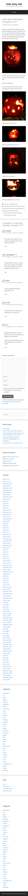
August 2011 (6, 547)
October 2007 (7, 649)
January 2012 (6, 536)
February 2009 (7, 613)
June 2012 (6, 525)
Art (4, 695)
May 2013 (6, 505)
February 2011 (7, 561)
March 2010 (6, 585)
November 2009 (7, 594)
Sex (4, 750)
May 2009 (6, 607)
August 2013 (6, 499)
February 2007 (7, 666)
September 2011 (7, 545)
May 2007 (6, 660)
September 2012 (7, 519)
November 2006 (7, 673)
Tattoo (5, 757)
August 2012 (6, 521)
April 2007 (6, 662)
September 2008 (7, 624)
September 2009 (7, 598)
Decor (4, 711)
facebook (13, 123)
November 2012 (7, 514)
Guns (4, 726)
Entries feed (6, 786)
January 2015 (6, 481)
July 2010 (5, 576)
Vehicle (5, 766)
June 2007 (6, 657)
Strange (5, 755)
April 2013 (6, 508)
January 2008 (6, 642)
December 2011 (7, 539)
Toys (4, 759)
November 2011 (7, 541)
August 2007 (6, 653)
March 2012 (6, 532)
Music (4, 742)
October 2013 (7, 495)
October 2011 (7, 543)
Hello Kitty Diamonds (10, 215)
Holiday (6, 204)
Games (5, 724)
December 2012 (7, 512)
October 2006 (7, 675)
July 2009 (5, 602)
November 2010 (7, 567)
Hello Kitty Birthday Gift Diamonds (13, 431)
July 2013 (5, 501)
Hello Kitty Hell (14, 4)
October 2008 (7, 622)
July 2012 (5, 523)
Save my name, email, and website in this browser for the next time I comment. (14, 390)
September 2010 (7, 572)
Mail (4, 737)
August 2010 (6, 574)
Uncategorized (13, 204)
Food (4, 717)
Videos (5, 768)
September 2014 (7, 488)
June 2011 (6, 552)
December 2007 (7, 644)
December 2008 (7, 618)
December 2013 (7, 490)
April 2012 (6, 530)
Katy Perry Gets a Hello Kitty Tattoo (13, 443)
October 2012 (7, 517)
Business (5, 702)
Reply (5, 246)
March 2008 (6, 638)
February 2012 (7, 534)
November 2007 (7, 646)
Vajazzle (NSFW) (13, 465)
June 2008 (6, 631)
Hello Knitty (6, 428)
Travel (4, 761)
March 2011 (6, 558)
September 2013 (7, 497)
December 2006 (7, 671)
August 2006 (6, 679)
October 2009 (7, 596)
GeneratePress (22, 893)
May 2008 (6, 633)
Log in (4, 784)
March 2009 (6, 611)
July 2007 (5, 655)
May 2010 (6, 580)
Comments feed (7, 788)
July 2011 (5, 550)
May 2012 (6, 528)
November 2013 (7, 492)
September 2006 (7, 677)
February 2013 (7, 510)
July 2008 (5, 629)
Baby (4, 698)
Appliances (6, 693)
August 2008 (6, 627)
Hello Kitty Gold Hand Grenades (13, 213)
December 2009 (7, 591)
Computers (6, 709)
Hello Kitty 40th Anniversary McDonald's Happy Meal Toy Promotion (11, 439)
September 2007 (7, 651)
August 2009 (6, 600)
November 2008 (7, 620)
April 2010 (6, 583)
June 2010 (6, 578)
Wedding (5, 770)
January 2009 (6, 616)
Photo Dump (6, 746)
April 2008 (6, 635)
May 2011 (6, 554)
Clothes (5, 706)
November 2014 (7, 483)
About (10, 461)
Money (5, 739)
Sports (5, 753)
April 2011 (6, 556)
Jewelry (5, 735)
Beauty (5, 700)
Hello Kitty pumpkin (12, 211)
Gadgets (5, 722)
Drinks (5, 713)
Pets (4, 744)
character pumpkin (9, 206)
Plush (4, 748)
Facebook (12, 176)
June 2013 (6, 503)
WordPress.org (7, 791)
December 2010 (7, 565)
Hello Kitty (18, 206)
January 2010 (6, 589)
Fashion (5, 715)
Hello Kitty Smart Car (13, 457)
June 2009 (6, 605)
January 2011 (6, 563)
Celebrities (6, 704)
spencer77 (16, 144)
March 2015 (6, 479)
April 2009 (6, 609)
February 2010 (7, 587)
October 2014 (7, 486)
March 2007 (6, 664)
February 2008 (7, 640)
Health (5, 728)
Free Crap (5, 720)
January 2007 (6, 668)
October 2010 (7, 569)
